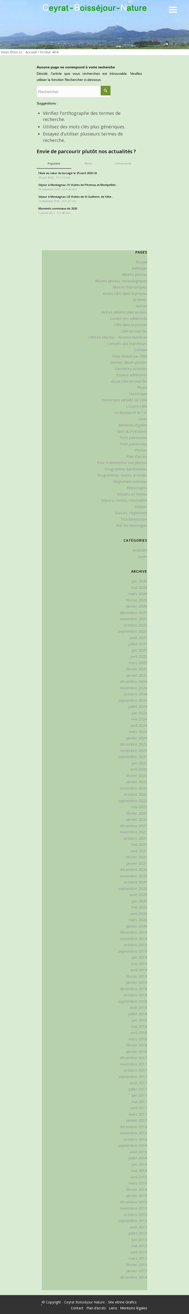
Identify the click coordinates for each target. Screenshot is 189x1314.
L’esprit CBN (136, 406)
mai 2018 (139, 1026)
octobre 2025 (135, 625)
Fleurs (142, 387)
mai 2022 (139, 806)
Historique (138, 393)
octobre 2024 (135, 693)
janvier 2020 (136, 926)
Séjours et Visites (132, 494)
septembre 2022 (132, 800)
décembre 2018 (133, 988)
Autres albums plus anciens (124, 312)
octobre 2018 (135, 994)
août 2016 (138, 1151)
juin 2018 (139, 1019)
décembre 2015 (133, 1201)
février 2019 (136, 976)
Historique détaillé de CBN (124, 399)
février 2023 (136, 775)
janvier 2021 (136, 863)
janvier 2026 (136, 606)
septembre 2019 (132, 951)
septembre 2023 (132, 756)
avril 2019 (138, 969)
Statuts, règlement (131, 512)
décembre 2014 (133, 1277)
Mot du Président (132, 431)
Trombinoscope (133, 519)
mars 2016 (138, 1182)
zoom (142, 556)
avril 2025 (138, 656)
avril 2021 (138, 850)
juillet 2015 (137, 1233)
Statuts (141, 506)
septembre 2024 (132, 700)
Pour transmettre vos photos (122, 462)
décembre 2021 (133, 825)
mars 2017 (138, 1114)
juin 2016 (139, 1164)
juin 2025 (139, 650)
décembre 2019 (133, 932)
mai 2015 (139, 1245)
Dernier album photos (128, 362)
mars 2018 (138, 1038)
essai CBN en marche (129, 381)
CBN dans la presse (130, 324)
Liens (142, 418)
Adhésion (139, 268)
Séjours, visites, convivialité (124, 500)
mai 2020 (139, 907)
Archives (140, 299)
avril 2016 (138, 1176)
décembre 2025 (133, 612)
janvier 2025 (136, 675)
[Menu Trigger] (173, 9)
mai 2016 (139, 1170)
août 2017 (138, 1082)
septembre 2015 (132, 1220)
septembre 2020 (132, 888)
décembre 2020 (133, 869)
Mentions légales (132, 424)
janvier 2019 (136, 982)
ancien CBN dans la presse (124, 293)
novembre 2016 (133, 1132)
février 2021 (136, 856)
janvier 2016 (136, 1195)
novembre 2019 (133, 938)
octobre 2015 (135, 1214)
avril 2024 (138, 725)
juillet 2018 (137, 1013)
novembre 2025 (133, 618)
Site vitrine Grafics (122, 1302)
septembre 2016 (132, 1145)
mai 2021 (139, 844)
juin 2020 (139, 900)
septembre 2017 (132, 1076)
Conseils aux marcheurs (127, 343)
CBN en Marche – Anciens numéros (117, 337)
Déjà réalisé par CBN (129, 356)
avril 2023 (138, 769)
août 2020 (138, 894)
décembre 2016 (133, 1126)
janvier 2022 (136, 819)
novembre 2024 (133, 687)
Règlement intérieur (130, 481)
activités (140, 550)
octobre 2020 (135, 882)
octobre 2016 (135, 1139)
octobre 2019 (135, 944)
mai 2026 (139, 587)
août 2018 (138, 1007)
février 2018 (136, 1045)
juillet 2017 (137, 1089)
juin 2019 (139, 957)
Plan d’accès (136, 456)
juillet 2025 (137, 643)
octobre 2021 (135, 838)
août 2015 (138, 1226)
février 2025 (136, 668)
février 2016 (136, 1189)
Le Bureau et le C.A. (130, 412)
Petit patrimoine (133, 437)
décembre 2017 (133, 1057)
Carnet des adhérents (128, 318)
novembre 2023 (133, 750)
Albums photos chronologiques (121, 280)
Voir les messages (131, 525)
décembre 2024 (133, 681)
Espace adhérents (131, 374)
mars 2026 (138, 593)
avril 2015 (138, 1252)
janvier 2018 (136, 1051)
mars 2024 (138, 731)
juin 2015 (139, 1239)
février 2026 (136, 599)
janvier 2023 (136, 781)
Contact (140, 349)
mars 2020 (138, 919)
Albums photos (134, 274)
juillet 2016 (137, 1157)
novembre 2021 (133, 831)
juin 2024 (139, 712)
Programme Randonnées (126, 468)
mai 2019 (139, 963)
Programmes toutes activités (122, 475)
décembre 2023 (133, 744)
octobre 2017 (135, 1070)
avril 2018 (138, 1032)
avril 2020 (138, 913)
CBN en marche (134, 330)
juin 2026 (139, 581)
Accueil (31, 51)
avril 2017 (138, 1107)
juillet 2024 (137, 706)
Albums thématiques (129, 286)
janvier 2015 (136, 1270)
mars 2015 (138, 1258)
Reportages (137, 487)
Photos (141, 450)
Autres (141, 305)
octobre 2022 (135, 794)
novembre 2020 (133, 875)
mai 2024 (139, 719)
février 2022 (136, 813)
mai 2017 (139, 1101)
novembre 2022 (133, 788)
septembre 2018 (132, 1001)
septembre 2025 (132, 631)
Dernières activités (131, 368)
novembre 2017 (133, 1063)
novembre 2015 (133, 1208)
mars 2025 (138, 662)
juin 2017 (139, 1095)
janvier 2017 (136, 1120)
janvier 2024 (136, 737)
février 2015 (136, 1264)
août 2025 (138, 637)
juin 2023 (139, 763)
